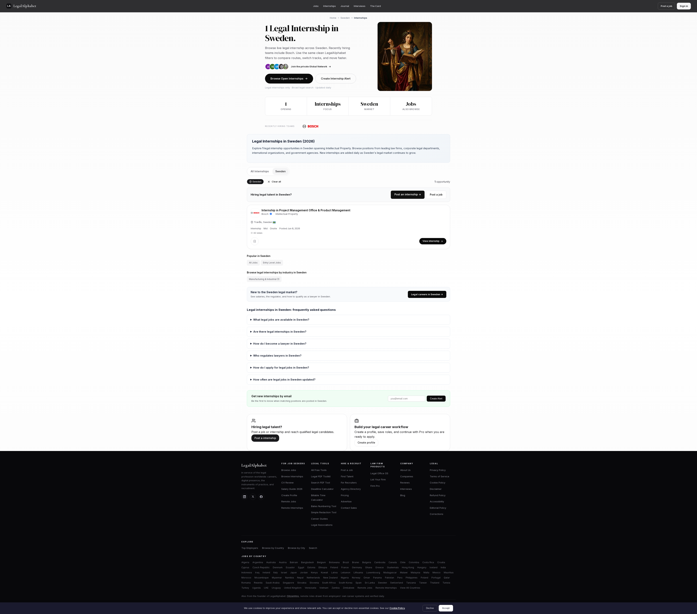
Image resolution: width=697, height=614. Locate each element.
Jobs (316, 6)
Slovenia (314, 582)
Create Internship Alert (335, 78)
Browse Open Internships (286, 78)
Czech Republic (261, 567)
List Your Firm (378, 479)
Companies (406, 476)
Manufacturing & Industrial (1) (264, 279)
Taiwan (423, 582)
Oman (367, 577)
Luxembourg (373, 572)
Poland (424, 577)
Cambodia (379, 562)
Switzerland (396, 582)
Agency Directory (351, 488)
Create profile (366, 442)
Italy (275, 572)
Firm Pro (375, 485)
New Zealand (330, 577)
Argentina (257, 562)
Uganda (256, 587)
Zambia (336, 587)
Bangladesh (307, 562)
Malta (426, 572)
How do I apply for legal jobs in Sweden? (281, 367)
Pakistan (389, 577)
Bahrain (294, 562)
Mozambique (261, 577)
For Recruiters (349, 482)
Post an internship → (407, 194)
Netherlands (313, 577)
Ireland (266, 572)
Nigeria (345, 577)
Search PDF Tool (320, 482)
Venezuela (310, 587)
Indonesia (246, 572)
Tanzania (411, 582)
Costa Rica (428, 562)
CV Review (287, 482)
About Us (405, 470)
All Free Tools (319, 470)
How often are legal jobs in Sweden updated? (284, 379)
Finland (334, 567)
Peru (399, 577)
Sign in (684, 6)
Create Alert (436, 398)
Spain (359, 582)
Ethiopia (323, 567)
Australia (271, 562)
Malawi (403, 572)
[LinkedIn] (244, 497)
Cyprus (245, 567)
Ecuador (290, 567)
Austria (283, 562)
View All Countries (410, 587)
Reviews (405, 482)
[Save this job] (255, 241)
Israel (284, 572)
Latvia (334, 572)
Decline (430, 608)
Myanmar (277, 577)
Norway (356, 577)
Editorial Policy (438, 507)
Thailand (434, 582)
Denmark (278, 567)
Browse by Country (273, 547)
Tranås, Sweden (263, 222)
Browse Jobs (288, 470)
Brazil (346, 562)
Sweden (345, 17)
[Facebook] (261, 497)
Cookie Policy (437, 482)
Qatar (447, 577)
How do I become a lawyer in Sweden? (279, 343)
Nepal (300, 577)
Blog (402, 495)
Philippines (411, 577)
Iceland (433, 567)
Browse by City (296, 547)
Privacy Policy (438, 470)
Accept (446, 608)
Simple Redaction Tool (323, 512)
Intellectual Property (287, 214)
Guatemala (393, 567)
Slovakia (301, 582)
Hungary (421, 567)
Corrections (436, 514)
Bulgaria (366, 562)
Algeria (245, 562)
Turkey (245, 587)
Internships (329, 6)
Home (333, 17)
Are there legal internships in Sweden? (279, 331)
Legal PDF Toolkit (321, 476)
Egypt (301, 567)
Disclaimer (436, 488)
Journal (345, 6)
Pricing (345, 495)
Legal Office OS (379, 473)
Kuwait (324, 572)
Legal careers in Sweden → (427, 294)
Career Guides (319, 518)
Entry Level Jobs (272, 262)
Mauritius (449, 572)
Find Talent (347, 476)
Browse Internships (292, 476)
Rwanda (258, 582)
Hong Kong (408, 567)
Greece (379, 567)
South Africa (329, 582)
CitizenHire (293, 596)
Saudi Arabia (273, 582)
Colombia (414, 562)
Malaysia (415, 572)
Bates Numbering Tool (323, 506)
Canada (393, 562)
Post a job (666, 6)
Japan (293, 572)
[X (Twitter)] (253, 497)
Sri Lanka (370, 582)
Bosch (265, 214)
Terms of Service (439, 476)
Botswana (334, 562)
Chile (402, 562)
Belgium (321, 562)
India (443, 567)
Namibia (289, 577)
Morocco (246, 577)
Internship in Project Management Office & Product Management (306, 210)
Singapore (288, 582)
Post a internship (265, 438)
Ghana (368, 567)
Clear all (276, 181)
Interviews (359, 6)
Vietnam (323, 587)
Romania (246, 582)
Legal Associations (322, 524)
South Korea (345, 582)
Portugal (436, 577)
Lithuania (358, 572)
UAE (266, 587)
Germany (357, 567)
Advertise (346, 501)
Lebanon (345, 572)
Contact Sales (349, 507)
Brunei (355, 562)
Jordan (304, 572)
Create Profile (289, 495)
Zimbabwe (348, 587)
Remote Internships (292, 507)
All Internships (260, 171)
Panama (377, 577)
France (345, 567)
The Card (375, 6)
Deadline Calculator (322, 488)
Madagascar (390, 572)
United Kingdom (292, 587)
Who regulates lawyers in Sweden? (277, 355)
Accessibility (437, 501)
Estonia (311, 567)
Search (313, 547)
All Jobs (253, 262)
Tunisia (446, 582)
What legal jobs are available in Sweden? (281, 319)
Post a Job (347, 470)
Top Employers (249, 547)
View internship (431, 241)
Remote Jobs (288, 501)
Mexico (437, 572)
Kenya (314, 572)
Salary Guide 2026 (291, 488)
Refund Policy (437, 495)
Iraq (257, 572)
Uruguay (276, 587)
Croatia (441, 562)
